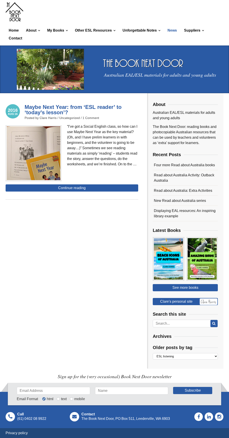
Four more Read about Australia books (184, 165)
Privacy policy (17, 433)
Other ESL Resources (93, 30)
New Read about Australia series (180, 201)
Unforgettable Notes (140, 30)
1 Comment (91, 118)
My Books (55, 30)
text (64, 399)
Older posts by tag (172, 347)
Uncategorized (69, 118)
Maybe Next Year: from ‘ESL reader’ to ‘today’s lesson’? (73, 109)
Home (14, 30)
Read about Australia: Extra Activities (183, 190)
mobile (79, 399)
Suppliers (192, 30)
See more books (185, 287)
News (172, 30)
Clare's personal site (176, 301)
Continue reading (72, 188)
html (50, 399)
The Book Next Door (14, 11)
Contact (15, 38)
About (31, 30)
